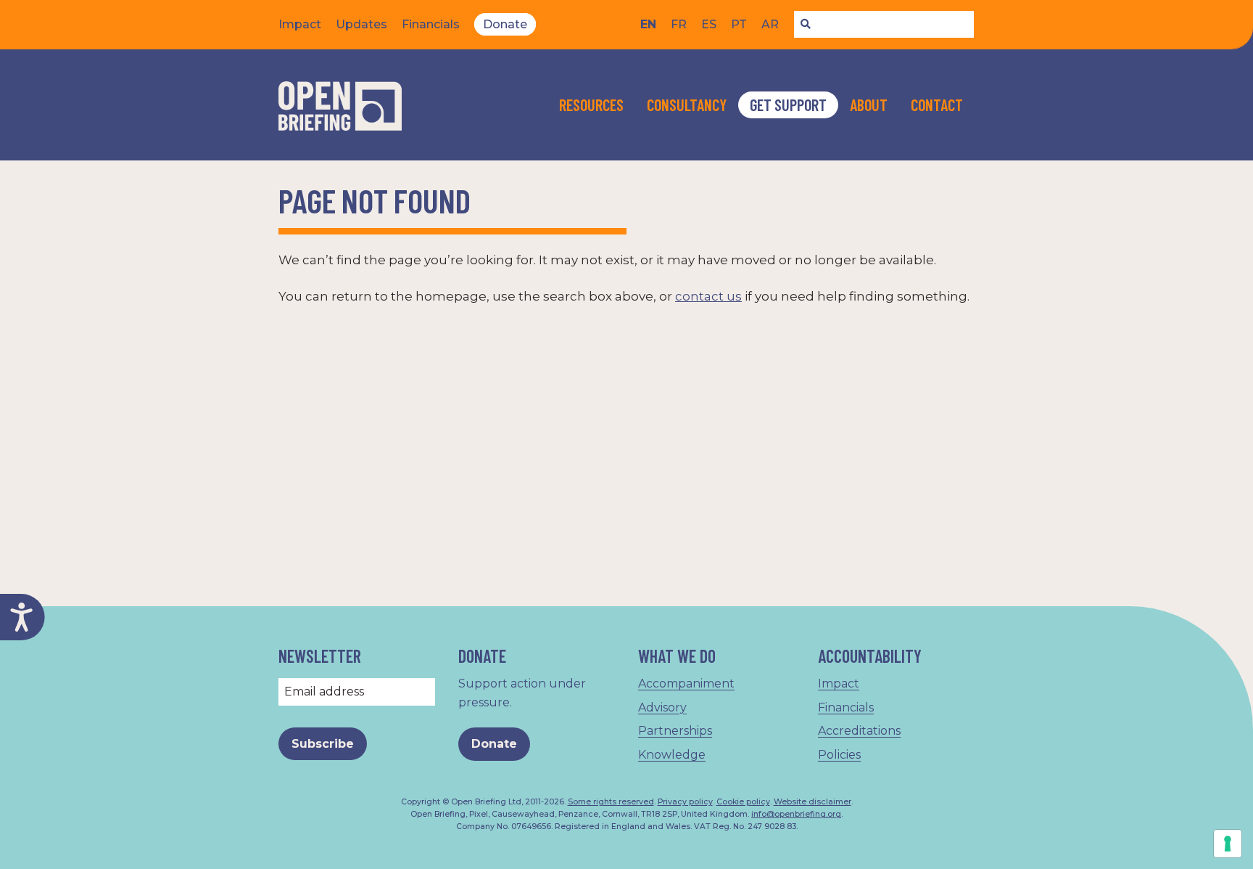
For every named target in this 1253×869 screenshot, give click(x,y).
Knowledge (672, 755)
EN (648, 24)
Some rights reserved (611, 802)
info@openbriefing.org (796, 814)
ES (708, 24)
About (869, 104)
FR (679, 24)
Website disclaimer (812, 802)
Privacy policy (685, 802)
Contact (937, 104)
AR (770, 24)
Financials (431, 24)
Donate (505, 24)
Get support (788, 104)
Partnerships (675, 731)
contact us (708, 296)
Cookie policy (743, 802)
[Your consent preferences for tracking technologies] (1227, 843)
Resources (591, 104)
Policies (839, 755)
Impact (299, 24)
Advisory (662, 707)
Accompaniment (686, 683)
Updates (361, 24)
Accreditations (859, 731)
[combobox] (884, 24)
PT (739, 24)
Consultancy (687, 104)
